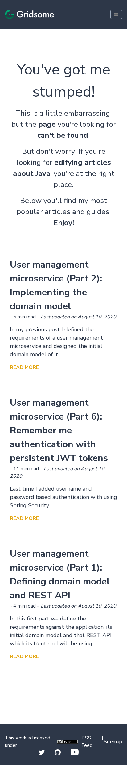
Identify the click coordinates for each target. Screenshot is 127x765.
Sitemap (113, 741)
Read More (24, 367)
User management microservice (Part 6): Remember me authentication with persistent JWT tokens (59, 430)
